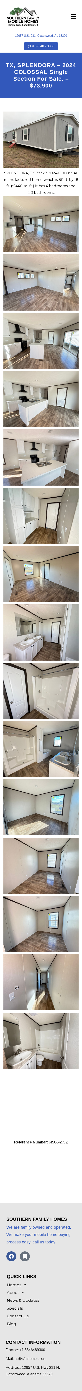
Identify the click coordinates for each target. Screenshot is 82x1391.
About (13, 1292)
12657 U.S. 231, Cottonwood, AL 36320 (41, 35)
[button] (74, 17)
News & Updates (23, 1300)
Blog (11, 1324)
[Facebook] (11, 1256)
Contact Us (18, 1316)
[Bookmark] (25, 1256)
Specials (15, 1308)
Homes (14, 1285)
